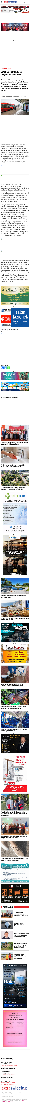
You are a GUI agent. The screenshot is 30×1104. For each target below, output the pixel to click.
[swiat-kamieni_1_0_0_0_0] (15, 653)
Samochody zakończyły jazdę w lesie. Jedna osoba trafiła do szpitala (13, 707)
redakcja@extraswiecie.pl (8, 1082)
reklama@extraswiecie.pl (8, 1084)
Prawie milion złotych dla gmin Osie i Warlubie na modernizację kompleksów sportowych (14, 813)
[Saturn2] (15, 317)
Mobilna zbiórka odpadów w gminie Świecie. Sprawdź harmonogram (12, 685)
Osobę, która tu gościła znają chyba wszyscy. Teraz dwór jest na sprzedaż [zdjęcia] (20, 945)
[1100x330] (15, 386)
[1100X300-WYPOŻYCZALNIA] (15, 9)
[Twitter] (5, 367)
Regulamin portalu (7, 1096)
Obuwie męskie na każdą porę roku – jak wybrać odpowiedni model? (14, 859)
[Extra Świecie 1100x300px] (15, 376)
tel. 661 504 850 (5, 1064)
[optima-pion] (15, 512)
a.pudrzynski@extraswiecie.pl (9, 1065)
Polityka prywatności (15, 1093)
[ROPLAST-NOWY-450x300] (15, 893)
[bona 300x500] (15, 555)
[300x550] (15, 986)
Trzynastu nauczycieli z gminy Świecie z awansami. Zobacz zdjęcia (14, 443)
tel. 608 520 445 (5, 1073)
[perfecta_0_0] (15, 295)
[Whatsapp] (8, 367)
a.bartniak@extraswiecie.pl (8, 1075)
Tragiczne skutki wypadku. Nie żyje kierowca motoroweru (20, 924)
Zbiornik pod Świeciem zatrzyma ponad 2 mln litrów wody (14, 596)
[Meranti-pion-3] (15, 774)
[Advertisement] (15, 52)
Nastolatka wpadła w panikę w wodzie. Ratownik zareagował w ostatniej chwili (20, 956)
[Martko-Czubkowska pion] (15, 1028)
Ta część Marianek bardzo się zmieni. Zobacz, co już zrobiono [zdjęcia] (13, 488)
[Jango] (15, 873)
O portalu (4, 1093)
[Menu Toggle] (1, 2)
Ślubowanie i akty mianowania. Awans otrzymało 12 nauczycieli (14, 837)
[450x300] (15, 632)
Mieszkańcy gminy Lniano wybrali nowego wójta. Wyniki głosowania (21, 935)
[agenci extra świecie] (15, 743)
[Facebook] (2, 367)
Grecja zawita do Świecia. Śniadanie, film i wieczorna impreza (15, 619)
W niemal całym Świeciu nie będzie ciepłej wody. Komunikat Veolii (12, 465)
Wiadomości (6, 68)
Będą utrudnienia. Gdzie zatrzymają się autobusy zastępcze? (14, 730)
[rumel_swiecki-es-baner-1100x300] (15, 27)
